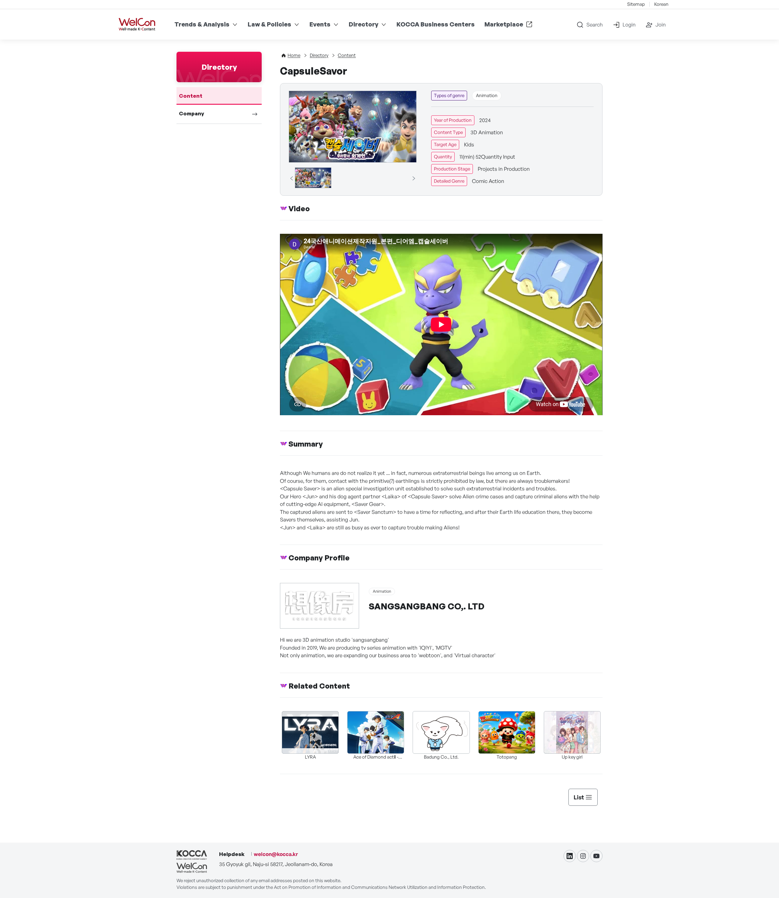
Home (294, 55)
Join (660, 24)
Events (319, 24)
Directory (363, 24)
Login (629, 24)
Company (191, 113)
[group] (313, 177)
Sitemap (636, 4)
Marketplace (503, 24)
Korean (661, 4)
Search (594, 24)
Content (190, 96)
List (579, 797)
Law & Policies (269, 24)
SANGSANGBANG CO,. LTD (426, 606)
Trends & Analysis (201, 24)
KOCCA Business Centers (435, 24)
